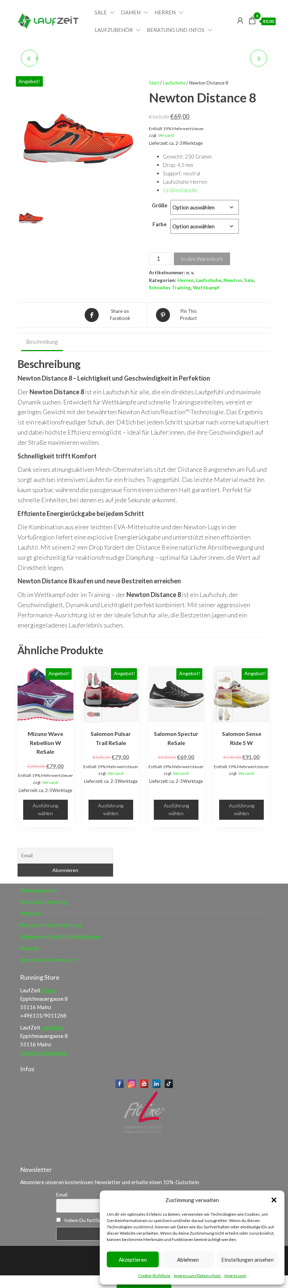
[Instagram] (131, 1083)
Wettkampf (206, 287)
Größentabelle (180, 190)
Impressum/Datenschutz (197, 1275)
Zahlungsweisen (39, 890)
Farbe (159, 224)
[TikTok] (168, 1083)
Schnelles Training (170, 287)
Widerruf (30, 913)
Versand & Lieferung (43, 902)
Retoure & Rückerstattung (50, 925)
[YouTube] (144, 1083)
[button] (273, 1199)
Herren (165, 12)
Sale (100, 12)
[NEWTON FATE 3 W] (258, 58)
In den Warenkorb (202, 259)
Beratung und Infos (175, 30)
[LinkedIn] (156, 1083)
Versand (166, 135)
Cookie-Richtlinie (154, 1275)
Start (154, 83)
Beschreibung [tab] (42, 341)
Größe (160, 205)
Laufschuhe (174, 83)
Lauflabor (52, 1027)
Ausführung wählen (45, 809)
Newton (232, 280)
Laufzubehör (113, 30)
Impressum (235, 1275)
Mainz (48, 990)
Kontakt (29, 948)
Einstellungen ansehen (247, 1259)
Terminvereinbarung (43, 1052)
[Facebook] (119, 1083)
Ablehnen (188, 1259)
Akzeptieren (133, 1259)
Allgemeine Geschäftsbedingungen (60, 936)
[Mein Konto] (240, 20)
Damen (130, 12)
